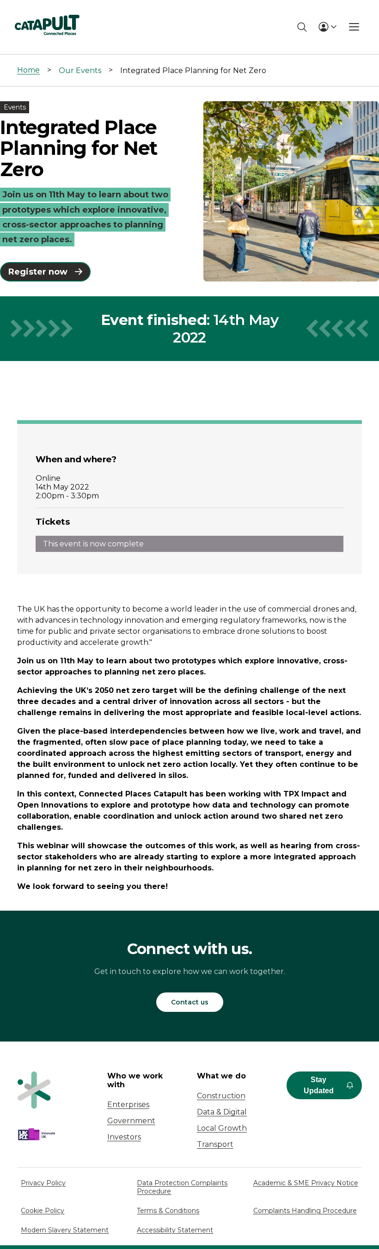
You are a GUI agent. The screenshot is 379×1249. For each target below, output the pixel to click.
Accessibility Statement (175, 1230)
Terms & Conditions (168, 1210)
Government (131, 1120)
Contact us (189, 1002)
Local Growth (222, 1128)
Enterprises (128, 1104)
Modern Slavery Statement (65, 1230)
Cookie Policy (42, 1210)
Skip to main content (45, 11)
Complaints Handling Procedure (305, 1210)
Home (28, 70)
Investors (124, 1137)
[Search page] (302, 27)
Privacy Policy (43, 1183)
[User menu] (327, 27)
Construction (221, 1095)
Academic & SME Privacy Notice (305, 1183)
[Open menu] (354, 27)
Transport (215, 1144)
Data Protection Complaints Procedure (182, 1187)
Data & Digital (222, 1112)
